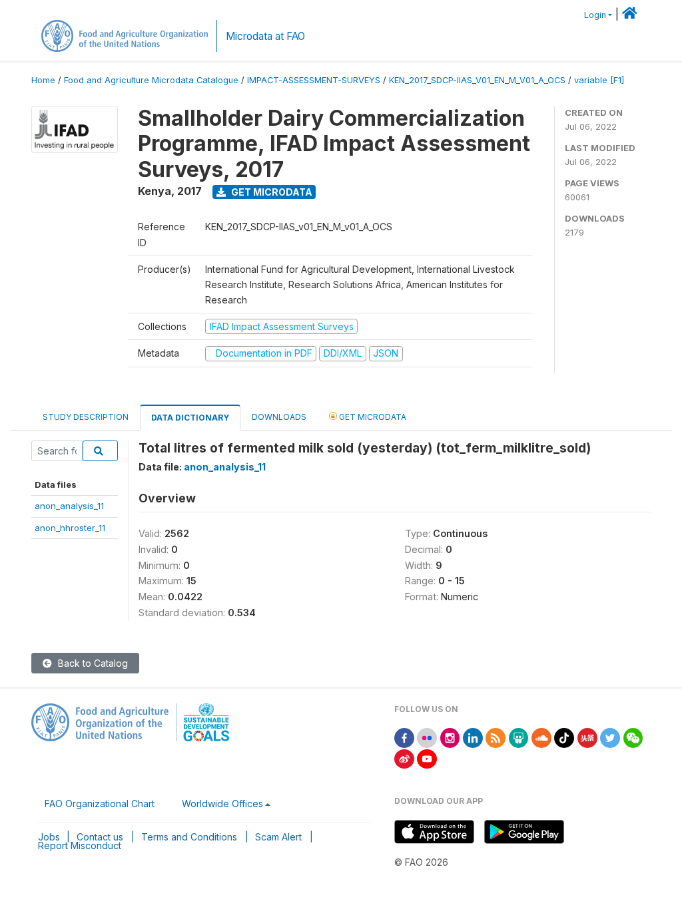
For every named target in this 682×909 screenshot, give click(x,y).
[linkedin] (473, 737)
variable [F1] (599, 80)
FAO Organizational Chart (100, 803)
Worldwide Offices (222, 803)
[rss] (496, 737)
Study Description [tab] (86, 417)
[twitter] (610, 737)
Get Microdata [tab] (371, 417)
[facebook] (404, 737)
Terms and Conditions (189, 836)
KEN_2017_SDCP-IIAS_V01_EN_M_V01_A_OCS (477, 80)
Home (43, 80)
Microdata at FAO (265, 36)
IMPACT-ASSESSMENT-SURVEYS (313, 80)
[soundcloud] (541, 737)
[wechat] (633, 737)
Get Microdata (270, 192)
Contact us (100, 836)
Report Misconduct (79, 845)
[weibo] (404, 757)
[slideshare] (519, 737)
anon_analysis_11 (69, 505)
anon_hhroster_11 (70, 527)
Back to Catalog (91, 663)
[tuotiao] (587, 737)
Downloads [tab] (279, 417)
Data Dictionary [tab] (190, 418)
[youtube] (427, 757)
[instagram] (450, 737)
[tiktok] (564, 737)
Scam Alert (278, 836)
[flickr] (427, 737)
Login (595, 15)
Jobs (49, 836)
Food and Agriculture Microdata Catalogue (151, 80)
